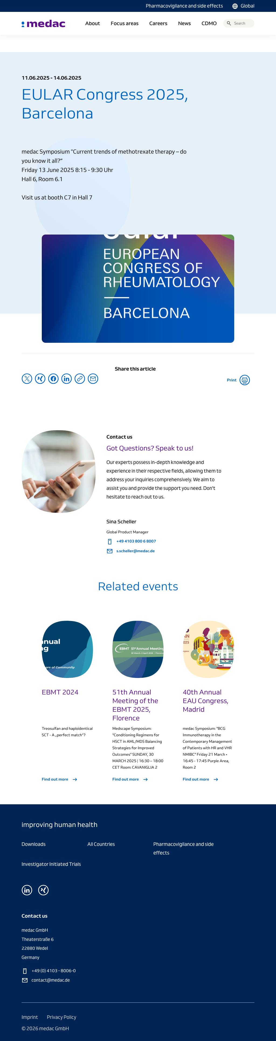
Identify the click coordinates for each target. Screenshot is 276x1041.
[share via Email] (93, 378)
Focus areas (125, 23)
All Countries (101, 844)
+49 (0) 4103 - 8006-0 (53, 971)
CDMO (209, 23)
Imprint (30, 1017)
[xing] (43, 890)
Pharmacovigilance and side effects (184, 6)
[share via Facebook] (53, 378)
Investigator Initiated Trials (51, 864)
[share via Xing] (40, 378)
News (184, 23)
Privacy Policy (61, 1017)
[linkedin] (27, 890)
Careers (158, 23)
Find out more (55, 779)
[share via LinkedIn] (66, 378)
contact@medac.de (50, 980)
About (92, 23)
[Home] (43, 23)
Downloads (34, 844)
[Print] (246, 380)
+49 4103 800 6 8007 (136, 541)
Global (247, 6)
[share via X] (27, 378)
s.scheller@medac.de (135, 550)
